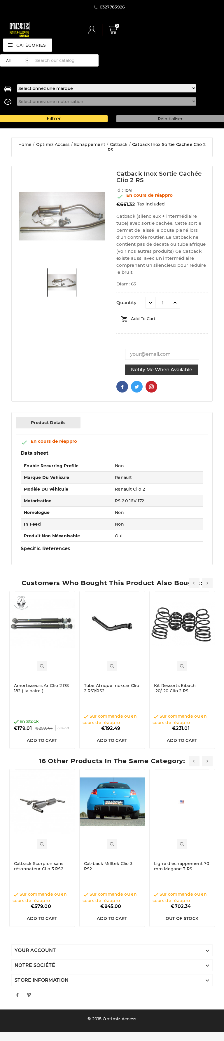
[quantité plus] (175, 302)
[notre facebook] (17, 995)
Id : (120, 190)
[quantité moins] (150, 302)
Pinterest (151, 387)
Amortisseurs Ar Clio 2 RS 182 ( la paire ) (41, 688)
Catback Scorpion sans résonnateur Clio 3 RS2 (39, 866)
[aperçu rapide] (42, 666)
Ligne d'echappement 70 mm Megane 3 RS (181, 866)
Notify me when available (161, 369)
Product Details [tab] (48, 422)
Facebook (122, 387)
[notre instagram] (29, 995)
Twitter (137, 387)
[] (94, 30)
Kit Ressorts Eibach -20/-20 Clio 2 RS (175, 688)
